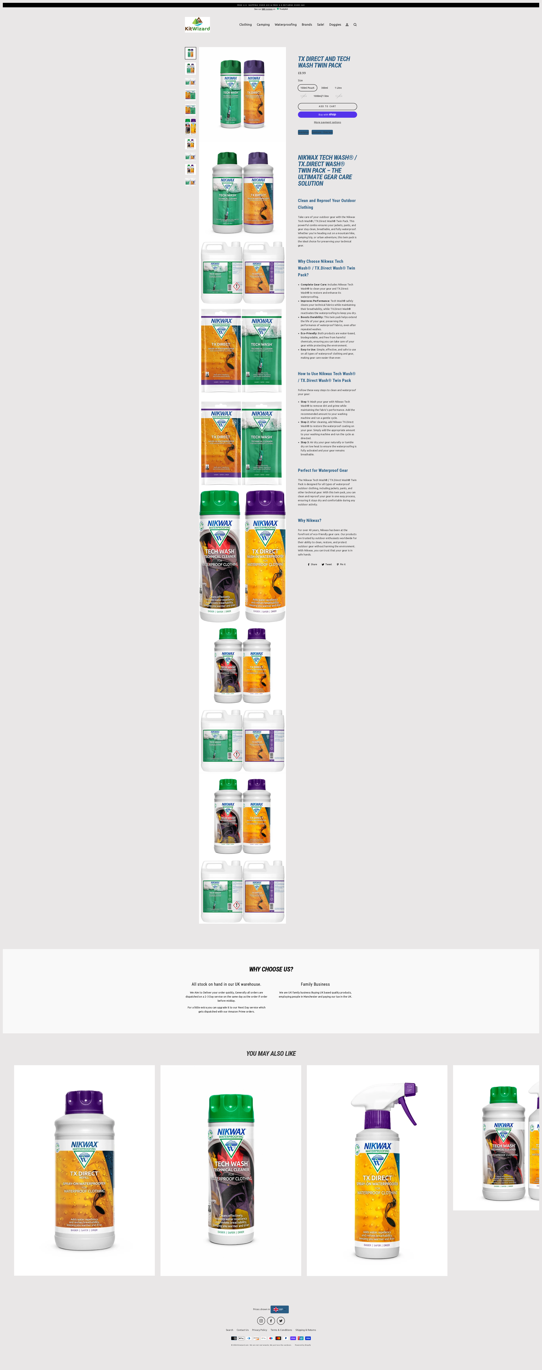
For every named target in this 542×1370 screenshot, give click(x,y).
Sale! (320, 24)
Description (303, 132)
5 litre (303, 96)
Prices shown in (261, 1309)
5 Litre (339, 96)
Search (229, 1330)
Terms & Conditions (281, 1330)
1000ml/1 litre (321, 96)
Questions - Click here (322, 132)
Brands (307, 24)
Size (300, 80)
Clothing (245, 24)
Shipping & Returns (306, 1330)
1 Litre (338, 88)
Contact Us (243, 1330)
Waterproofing (286, 24)
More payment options (327, 122)
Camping (263, 24)
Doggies (335, 24)
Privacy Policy (259, 1330)
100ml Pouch (307, 88)
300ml (324, 88)
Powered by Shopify (303, 1345)
